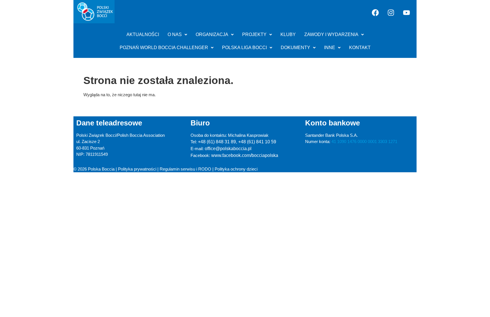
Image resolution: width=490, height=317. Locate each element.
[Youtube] (407, 13)
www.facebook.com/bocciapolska (244, 155)
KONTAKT (360, 47)
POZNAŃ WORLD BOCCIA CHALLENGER (164, 47)
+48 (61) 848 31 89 (217, 141)
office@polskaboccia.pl (228, 148)
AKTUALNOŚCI (142, 34)
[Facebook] (375, 13)
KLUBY (288, 34)
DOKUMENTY (295, 47)
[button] (177, 34)
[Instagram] (391, 13)
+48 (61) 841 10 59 (257, 141)
